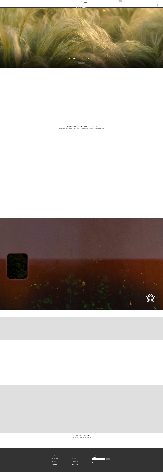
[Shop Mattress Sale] (27, 96)
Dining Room (68, 5)
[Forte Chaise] (101, 362)
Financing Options (54, 461)
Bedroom (72, 5)
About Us (73, 454)
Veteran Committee (54, 464)
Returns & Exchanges (55, 455)
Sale (94, 5)
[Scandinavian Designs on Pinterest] (94, 462)
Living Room (63, 5)
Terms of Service (74, 458)
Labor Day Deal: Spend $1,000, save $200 (81, 7)
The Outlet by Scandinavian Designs (96, 455)
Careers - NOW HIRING (75, 464)
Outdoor (82, 5)
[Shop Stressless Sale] (81, 96)
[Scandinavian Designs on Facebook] (92, 462)
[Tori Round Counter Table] (142, 362)
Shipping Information (55, 454)
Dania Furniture (94, 454)
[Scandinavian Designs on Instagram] (95, 462)
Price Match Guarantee (55, 458)
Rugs (92, 5)
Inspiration (97, 5)
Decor (90, 5)
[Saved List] (118, 1)
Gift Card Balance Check (75, 461)
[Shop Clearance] (136, 96)
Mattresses (76, 5)
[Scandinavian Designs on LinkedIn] (97, 462)
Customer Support (74, 455)
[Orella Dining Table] (20, 362)
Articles (73, 467)
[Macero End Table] (61, 362)
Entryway (86, 5)
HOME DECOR (81, 409)
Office (80, 5)
